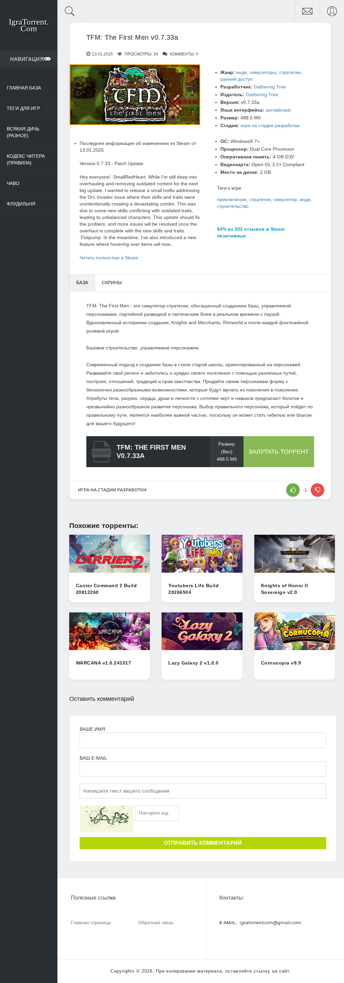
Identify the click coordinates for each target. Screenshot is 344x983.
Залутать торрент (279, 451)
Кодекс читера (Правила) (26, 159)
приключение (232, 199)
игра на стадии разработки (270, 125)
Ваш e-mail (93, 758)
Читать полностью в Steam (109, 257)
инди (241, 72)
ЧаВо (13, 183)
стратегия (260, 199)
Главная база (24, 87)
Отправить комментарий (203, 843)
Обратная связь (155, 922)
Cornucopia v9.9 (281, 663)
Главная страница (91, 922)
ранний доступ (236, 79)
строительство (233, 206)
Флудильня (21, 203)
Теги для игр (23, 108)
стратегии (290, 72)
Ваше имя (92, 729)
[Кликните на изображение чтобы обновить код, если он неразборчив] (106, 818)
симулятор (285, 199)
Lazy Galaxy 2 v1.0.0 (193, 663)
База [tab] (82, 282)
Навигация (27, 59)
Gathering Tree (270, 86)
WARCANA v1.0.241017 (103, 663)
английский (278, 110)
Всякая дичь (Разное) (23, 132)
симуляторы (263, 72)
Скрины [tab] (112, 282)
